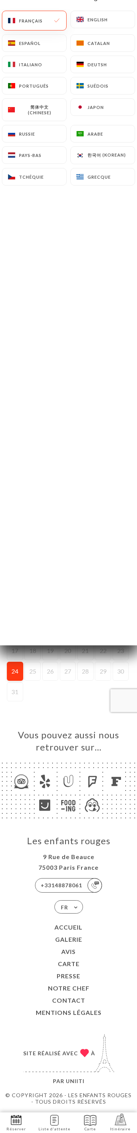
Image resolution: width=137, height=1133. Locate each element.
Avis (68, 951)
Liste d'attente (54, 1129)
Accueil (68, 927)
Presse (68, 975)
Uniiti (75, 1081)
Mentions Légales (69, 1012)
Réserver (16, 1129)
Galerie (68, 939)
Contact (68, 1000)
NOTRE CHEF (68, 988)
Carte (69, 963)
